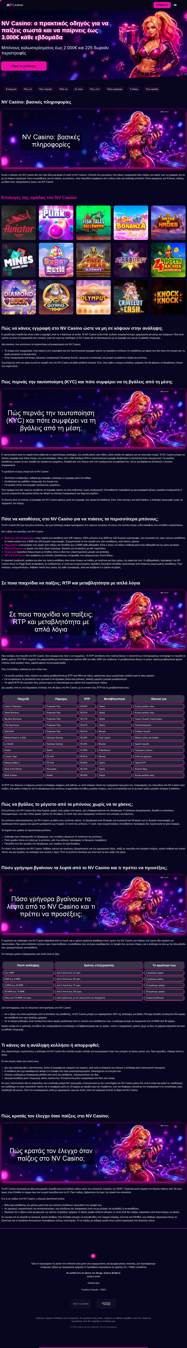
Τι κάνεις (134, 89)
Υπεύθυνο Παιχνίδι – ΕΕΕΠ (93, 1290)
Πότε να (63, 89)
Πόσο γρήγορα (114, 89)
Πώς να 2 (95, 89)
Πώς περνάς (45, 89)
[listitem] (80, 1303)
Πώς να (28, 89)
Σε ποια (79, 89)
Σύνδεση (162, 5)
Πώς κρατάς (152, 89)
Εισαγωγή (11, 89)
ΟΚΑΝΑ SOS (93, 1283)
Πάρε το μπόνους (24, 66)
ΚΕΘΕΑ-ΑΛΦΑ (93, 1277)
